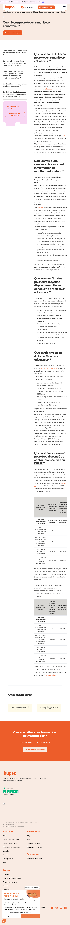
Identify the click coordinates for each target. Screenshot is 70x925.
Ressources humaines (10, 843)
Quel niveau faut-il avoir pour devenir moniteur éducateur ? (15, 53)
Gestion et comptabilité (11, 839)
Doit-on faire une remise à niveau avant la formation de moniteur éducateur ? (14, 63)
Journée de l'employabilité (12, 878)
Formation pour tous (10, 882)
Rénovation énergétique (11, 847)
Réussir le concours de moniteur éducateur (50, 12)
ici (37, 2)
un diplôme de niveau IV (48, 368)
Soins (5, 863)
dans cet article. (51, 675)
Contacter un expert (13, 33)
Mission (6, 874)
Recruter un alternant (34, 858)
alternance (48, 89)
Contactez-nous (47, 7)
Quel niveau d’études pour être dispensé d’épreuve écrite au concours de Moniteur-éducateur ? (13, 74)
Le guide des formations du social (16, 12)
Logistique (6, 851)
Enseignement (8, 859)
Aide (28, 839)
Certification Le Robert (34, 847)
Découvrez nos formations (15, 114)
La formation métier (34, 843)
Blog (28, 836)
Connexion (6, 890)
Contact (5, 886)
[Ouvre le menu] (64, 7)
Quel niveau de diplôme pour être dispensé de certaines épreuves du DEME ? (14, 94)
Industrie (6, 855)
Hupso (64, 136)
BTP (4, 836)
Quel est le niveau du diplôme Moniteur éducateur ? (15, 85)
